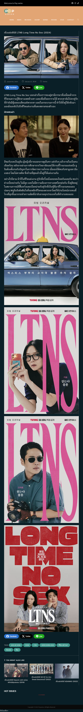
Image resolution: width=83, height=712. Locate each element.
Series (45, 81)
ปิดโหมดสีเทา (4, 711)
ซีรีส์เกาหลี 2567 (63, 645)
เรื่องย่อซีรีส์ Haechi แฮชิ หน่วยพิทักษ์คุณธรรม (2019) (16, 681)
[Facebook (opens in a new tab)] (72, 3)
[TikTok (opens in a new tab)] (78, 3)
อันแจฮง (8, 650)
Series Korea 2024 (48, 645)
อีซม (17, 650)
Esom (27, 645)
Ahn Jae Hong (16, 645)
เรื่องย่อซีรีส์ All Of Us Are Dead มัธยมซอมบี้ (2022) (41, 678)
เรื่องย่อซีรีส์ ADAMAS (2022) (67, 681)
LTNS (35, 645)
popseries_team (12, 81)
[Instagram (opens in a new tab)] (75, 3)
